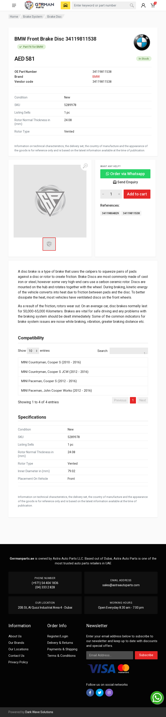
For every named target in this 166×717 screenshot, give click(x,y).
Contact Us (16, 656)
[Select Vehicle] (65, 5)
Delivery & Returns (60, 643)
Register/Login (57, 636)
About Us (15, 636)
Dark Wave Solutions (39, 712)
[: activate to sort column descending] (83, 357)
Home (14, 16)
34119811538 (131, 213)
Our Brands (16, 643)
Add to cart (137, 194)
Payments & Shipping (62, 649)
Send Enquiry (127, 182)
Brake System (32, 16)
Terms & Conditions (61, 656)
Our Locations (18, 649)
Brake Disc (54, 16)
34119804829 (110, 213)
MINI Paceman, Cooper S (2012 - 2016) (49, 381)
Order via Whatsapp (127, 173)
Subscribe (146, 655)
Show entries (34, 351)
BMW (96, 76)
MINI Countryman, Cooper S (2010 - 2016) (51, 362)
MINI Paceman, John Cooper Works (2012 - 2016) (56, 391)
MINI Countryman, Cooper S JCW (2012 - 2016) (54, 372)
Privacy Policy (18, 662)
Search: (102, 351)
